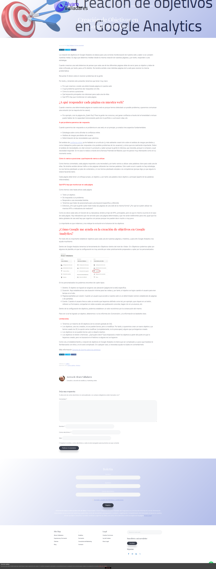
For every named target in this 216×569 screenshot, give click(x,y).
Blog (55, 544)
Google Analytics (71, 365)
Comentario (63, 399)
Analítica (67, 363)
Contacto (80, 544)
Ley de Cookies (107, 538)
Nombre (62, 426)
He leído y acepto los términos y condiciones (108, 500)
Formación (81, 538)
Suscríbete (132, 543)
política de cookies (103, 566)
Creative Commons (108, 535)
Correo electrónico (65, 432)
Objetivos (78, 365)
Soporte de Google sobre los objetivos (86, 350)
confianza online (76, 142)
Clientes (56, 541)
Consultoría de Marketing (85, 541)
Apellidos (108, 483)
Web (60, 438)
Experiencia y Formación (60, 538)
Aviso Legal (148, 515)
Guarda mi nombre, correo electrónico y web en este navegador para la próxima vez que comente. (89, 443)
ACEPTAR (108, 567)
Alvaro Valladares (58, 535)
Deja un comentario (79, 45)
